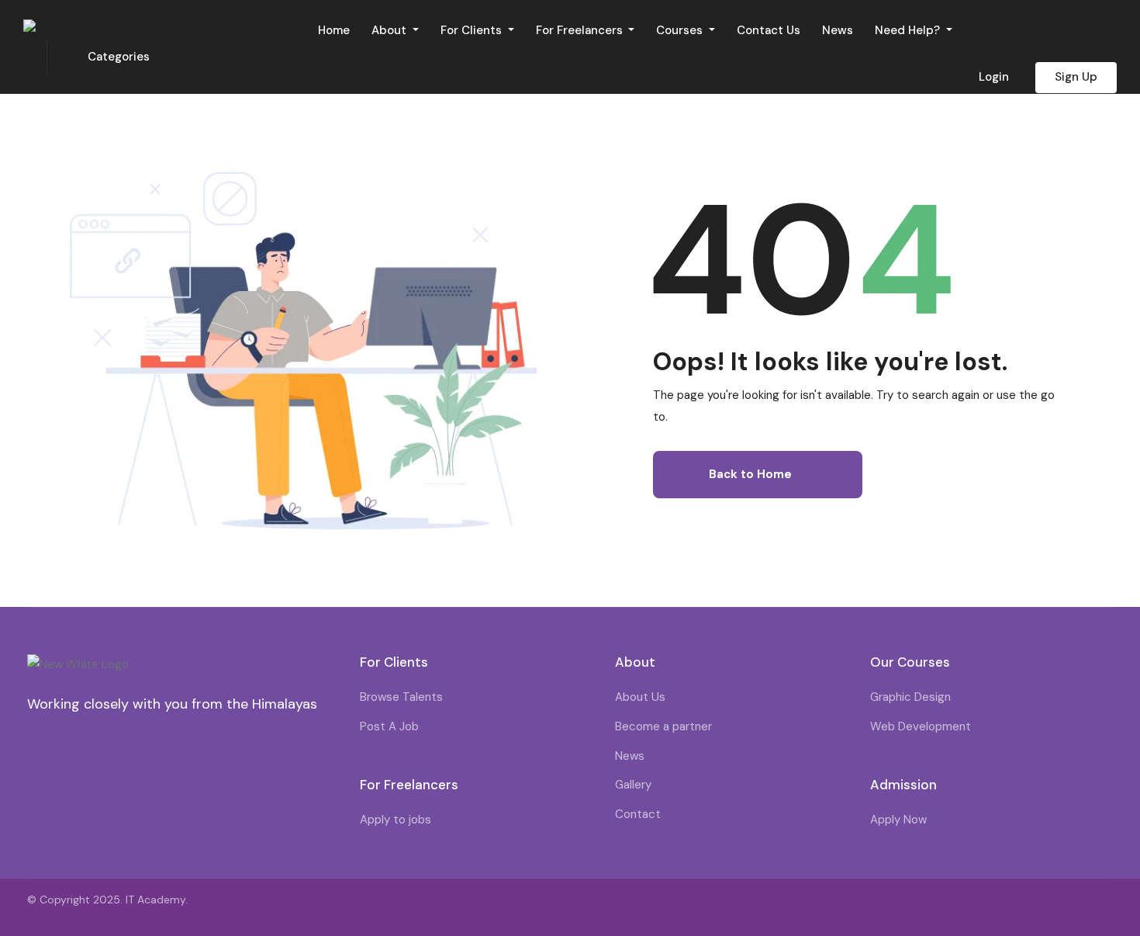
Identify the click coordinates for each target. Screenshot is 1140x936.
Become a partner (663, 726)
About (390, 30)
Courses (681, 30)
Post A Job (389, 726)
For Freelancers (581, 30)
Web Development (920, 726)
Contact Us (768, 30)
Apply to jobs (395, 819)
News (837, 30)
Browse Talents (401, 697)
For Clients (472, 30)
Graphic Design (910, 697)
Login (994, 77)
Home (334, 30)
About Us (640, 697)
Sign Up (1076, 77)
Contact (638, 814)
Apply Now (898, 819)
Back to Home (750, 474)
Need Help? (909, 30)
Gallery (633, 784)
